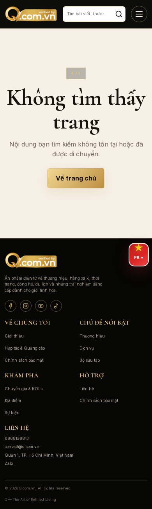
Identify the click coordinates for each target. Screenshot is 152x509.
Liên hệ (87, 388)
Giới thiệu (14, 336)
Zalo (9, 463)
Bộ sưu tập (90, 360)
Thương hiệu (92, 336)
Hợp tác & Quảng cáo (25, 348)
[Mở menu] (139, 14)
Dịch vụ (87, 348)
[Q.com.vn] (31, 14)
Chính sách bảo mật (24, 360)
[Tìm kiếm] (119, 14)
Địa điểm (13, 400)
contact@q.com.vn (22, 446)
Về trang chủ (76, 178)
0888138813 (17, 438)
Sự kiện (12, 412)
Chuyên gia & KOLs (23, 388)
